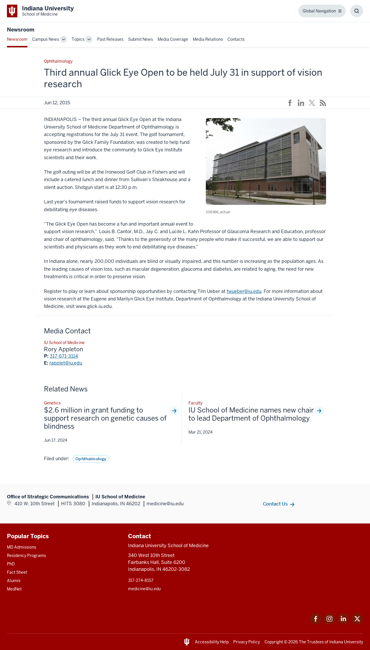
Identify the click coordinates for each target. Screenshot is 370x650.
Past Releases (110, 39)
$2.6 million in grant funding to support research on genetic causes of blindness (105, 418)
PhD (11, 564)
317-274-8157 (140, 580)
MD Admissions (21, 547)
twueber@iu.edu (244, 291)
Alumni (14, 580)
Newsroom (20, 29)
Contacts (236, 39)
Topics (78, 39)
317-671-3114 (64, 356)
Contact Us (275, 504)
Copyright (273, 642)
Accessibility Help (212, 642)
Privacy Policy (246, 642)
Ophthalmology (90, 458)
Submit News (140, 39)
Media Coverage (173, 39)
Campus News (45, 39)
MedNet (14, 589)
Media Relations (208, 39)
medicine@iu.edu (144, 588)
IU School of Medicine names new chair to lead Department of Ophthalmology (251, 414)
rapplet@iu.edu (65, 363)
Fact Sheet (17, 572)
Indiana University (346, 642)
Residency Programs (26, 555)
